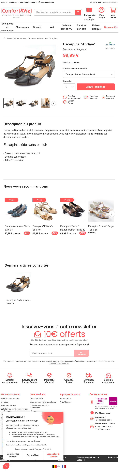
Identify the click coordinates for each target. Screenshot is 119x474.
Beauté (37, 27)
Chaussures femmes (37, 38)
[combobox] (58, 13)
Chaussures (22, 27)
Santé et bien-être (81, 27)
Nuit (51, 27)
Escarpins (52, 38)
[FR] (64, 466)
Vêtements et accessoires (7, 27)
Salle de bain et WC (66, 27)
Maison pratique (96, 27)
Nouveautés (111, 27)
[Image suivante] (53, 103)
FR (58, 466)
